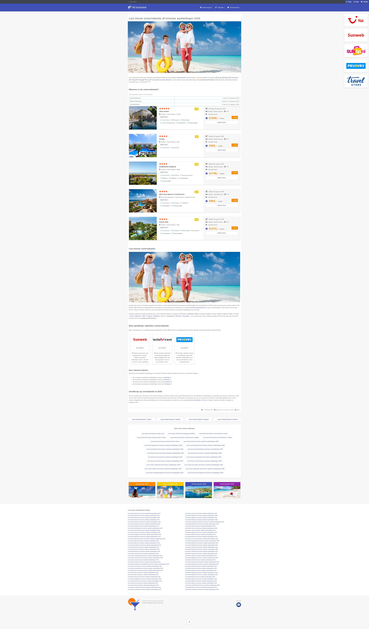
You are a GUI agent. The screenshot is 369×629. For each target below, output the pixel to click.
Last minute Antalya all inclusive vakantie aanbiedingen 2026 (201, 532)
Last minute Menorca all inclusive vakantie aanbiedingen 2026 (144, 513)
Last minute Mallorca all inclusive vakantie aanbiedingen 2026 (201, 519)
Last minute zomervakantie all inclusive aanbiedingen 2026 (205, 472)
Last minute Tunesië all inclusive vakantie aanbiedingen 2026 (201, 553)
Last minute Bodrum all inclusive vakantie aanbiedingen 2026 (201, 536)
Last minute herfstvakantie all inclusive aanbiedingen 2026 (205, 449)
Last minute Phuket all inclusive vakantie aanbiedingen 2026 (144, 515)
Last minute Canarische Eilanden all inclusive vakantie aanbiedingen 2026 (204, 522)
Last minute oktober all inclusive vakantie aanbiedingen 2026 (163, 468)
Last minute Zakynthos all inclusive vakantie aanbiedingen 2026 (144, 534)
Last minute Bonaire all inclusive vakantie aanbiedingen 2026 (144, 551)
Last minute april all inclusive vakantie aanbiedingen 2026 (201, 441)
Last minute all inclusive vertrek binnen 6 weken (165, 441)
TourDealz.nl (168, 384)
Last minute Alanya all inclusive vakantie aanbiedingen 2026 (201, 568)
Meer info (164, 117)
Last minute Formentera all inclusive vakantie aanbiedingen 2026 (145, 566)
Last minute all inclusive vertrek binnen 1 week (213, 433)
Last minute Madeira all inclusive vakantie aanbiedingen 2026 (201, 515)
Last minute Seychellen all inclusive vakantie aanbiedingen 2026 (202, 562)
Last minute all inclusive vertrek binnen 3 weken (217, 437)
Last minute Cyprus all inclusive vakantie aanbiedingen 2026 (201, 583)
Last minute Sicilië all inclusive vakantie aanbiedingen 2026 (143, 526)
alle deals (140, 348)
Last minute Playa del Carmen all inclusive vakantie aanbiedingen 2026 (146, 538)
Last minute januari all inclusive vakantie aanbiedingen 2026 (165, 453)
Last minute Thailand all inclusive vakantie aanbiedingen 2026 (201, 551)
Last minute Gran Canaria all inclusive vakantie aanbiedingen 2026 (145, 570)
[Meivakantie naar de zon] (142, 492)
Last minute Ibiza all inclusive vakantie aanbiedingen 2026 (143, 572)
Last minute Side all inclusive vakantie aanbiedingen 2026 (200, 526)
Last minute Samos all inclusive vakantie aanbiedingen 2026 (144, 519)
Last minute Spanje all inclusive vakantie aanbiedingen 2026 (201, 579)
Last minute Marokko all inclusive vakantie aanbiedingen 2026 (201, 574)
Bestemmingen (206, 7)
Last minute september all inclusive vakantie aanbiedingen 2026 (205, 468)
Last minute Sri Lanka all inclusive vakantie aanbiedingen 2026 (201, 538)
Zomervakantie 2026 (170, 484)
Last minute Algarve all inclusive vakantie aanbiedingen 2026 (144, 543)
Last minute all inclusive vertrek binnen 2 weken (151, 437)
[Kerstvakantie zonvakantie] (227, 492)
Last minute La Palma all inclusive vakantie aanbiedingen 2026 (144, 587)
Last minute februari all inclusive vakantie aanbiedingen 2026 (164, 449)
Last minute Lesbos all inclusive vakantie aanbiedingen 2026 (201, 513)
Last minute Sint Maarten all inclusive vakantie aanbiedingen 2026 (145, 528)
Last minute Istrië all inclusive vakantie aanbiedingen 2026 (143, 574)
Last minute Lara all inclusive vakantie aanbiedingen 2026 (200, 530)
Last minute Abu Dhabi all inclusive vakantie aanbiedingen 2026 (202, 524)
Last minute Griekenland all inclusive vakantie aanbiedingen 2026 (202, 585)
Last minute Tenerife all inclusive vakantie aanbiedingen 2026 (144, 530)
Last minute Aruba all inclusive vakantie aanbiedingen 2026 (143, 547)
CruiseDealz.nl (167, 382)
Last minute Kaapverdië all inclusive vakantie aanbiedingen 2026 (202, 541)
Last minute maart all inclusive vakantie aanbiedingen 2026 (165, 461)
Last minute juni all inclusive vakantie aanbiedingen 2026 (165, 457)
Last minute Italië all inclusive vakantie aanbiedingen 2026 (200, 534)
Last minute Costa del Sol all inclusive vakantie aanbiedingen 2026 (145, 557)
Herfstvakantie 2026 (199, 484)
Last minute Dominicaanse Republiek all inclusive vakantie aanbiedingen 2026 (148, 564)
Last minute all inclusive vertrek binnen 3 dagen (184, 437)
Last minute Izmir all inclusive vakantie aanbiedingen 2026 (200, 560)
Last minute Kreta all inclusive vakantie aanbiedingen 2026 (143, 585)
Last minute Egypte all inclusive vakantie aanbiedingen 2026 (201, 581)
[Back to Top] (189, 621)
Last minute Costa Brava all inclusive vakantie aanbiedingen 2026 (145, 555)
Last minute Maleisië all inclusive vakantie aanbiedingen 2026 (201, 545)
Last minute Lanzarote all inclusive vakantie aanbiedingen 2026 (144, 589)
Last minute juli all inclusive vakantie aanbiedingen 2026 (205, 453)
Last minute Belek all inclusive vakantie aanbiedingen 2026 (143, 541)
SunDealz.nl (167, 377)
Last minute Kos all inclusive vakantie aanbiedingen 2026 (143, 583)
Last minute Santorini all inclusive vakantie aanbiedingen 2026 (144, 522)
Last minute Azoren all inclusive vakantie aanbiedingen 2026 (144, 549)
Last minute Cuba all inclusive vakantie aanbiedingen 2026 (143, 560)
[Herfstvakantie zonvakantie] (198, 492)
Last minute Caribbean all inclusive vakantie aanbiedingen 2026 (202, 589)
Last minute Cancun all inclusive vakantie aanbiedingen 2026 (201, 528)
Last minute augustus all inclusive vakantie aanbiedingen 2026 (163, 445)
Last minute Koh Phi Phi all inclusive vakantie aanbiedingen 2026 (145, 581)
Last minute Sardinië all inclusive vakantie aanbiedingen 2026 (144, 524)
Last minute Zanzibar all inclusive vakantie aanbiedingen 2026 (201, 547)
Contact (144, 602)
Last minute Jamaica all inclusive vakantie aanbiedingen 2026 (144, 576)
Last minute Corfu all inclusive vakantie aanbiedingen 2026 (143, 553)
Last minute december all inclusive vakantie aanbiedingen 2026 (205, 445)
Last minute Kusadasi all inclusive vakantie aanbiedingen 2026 (201, 549)
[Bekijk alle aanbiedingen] (356, 20)
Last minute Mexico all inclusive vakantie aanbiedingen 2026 (201, 587)
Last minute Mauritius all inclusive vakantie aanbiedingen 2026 (144, 536)
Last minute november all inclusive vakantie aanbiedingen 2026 (203, 465)
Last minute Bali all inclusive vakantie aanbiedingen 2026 (200, 576)
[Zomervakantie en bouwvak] (170, 492)
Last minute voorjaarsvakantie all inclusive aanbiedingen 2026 (164, 472)
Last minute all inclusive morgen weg (153, 433)
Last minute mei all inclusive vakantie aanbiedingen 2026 (204, 461)
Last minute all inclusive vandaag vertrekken (181, 433)
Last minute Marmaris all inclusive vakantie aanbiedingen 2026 (201, 543)
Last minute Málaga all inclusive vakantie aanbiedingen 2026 (201, 517)
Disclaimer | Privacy (152, 602)
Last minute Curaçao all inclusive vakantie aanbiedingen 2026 (144, 562)
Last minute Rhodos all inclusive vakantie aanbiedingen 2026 (144, 517)
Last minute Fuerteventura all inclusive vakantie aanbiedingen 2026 (145, 568)
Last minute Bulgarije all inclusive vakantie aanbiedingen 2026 (201, 557)
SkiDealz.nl (167, 379)
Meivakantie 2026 (142, 484)
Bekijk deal (222, 122)
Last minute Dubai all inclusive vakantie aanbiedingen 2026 (200, 570)
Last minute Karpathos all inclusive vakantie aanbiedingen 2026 (144, 579)
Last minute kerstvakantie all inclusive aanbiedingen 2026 (203, 457)
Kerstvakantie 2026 (227, 484)
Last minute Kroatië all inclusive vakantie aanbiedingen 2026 (201, 566)
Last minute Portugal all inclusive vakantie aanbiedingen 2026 (201, 572)
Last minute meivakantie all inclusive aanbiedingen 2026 (163, 465)
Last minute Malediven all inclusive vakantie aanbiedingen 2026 (202, 564)
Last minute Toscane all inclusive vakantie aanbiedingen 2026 (144, 532)
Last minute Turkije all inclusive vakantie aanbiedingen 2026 (201, 555)
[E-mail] (238, 604)
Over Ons (160, 602)
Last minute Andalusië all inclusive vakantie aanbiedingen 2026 (144, 545)
